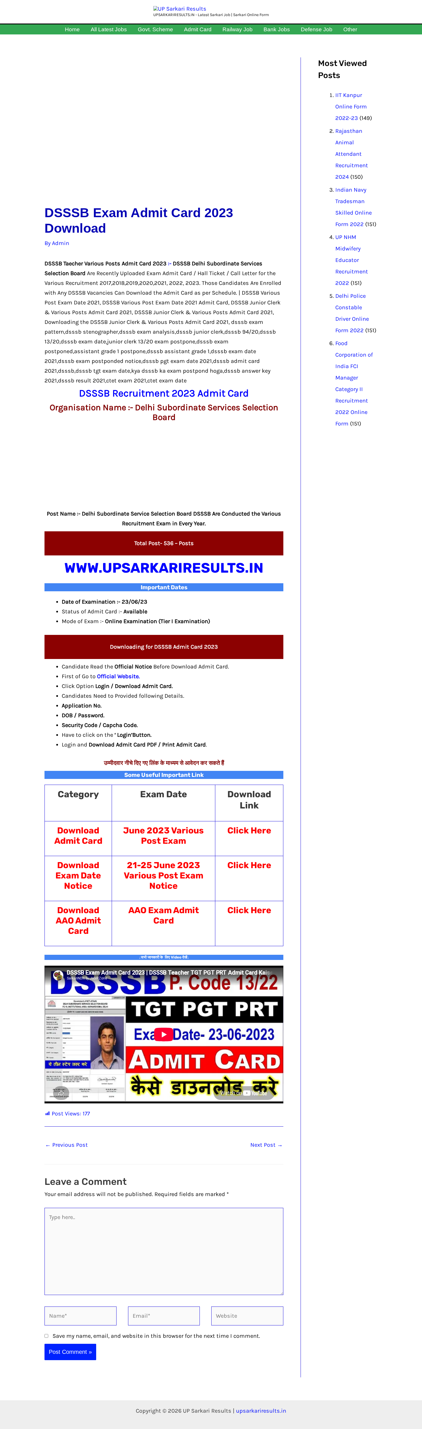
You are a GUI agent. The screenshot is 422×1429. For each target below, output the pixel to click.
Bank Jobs (277, 29)
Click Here (249, 830)
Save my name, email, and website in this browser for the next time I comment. (156, 1336)
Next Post (266, 1145)
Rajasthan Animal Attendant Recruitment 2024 (351, 154)
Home (72, 29)
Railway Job (237, 29)
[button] (363, 29)
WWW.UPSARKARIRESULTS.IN (164, 568)
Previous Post (66, 1145)
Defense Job (316, 29)
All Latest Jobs (109, 29)
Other (350, 29)
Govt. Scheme (155, 29)
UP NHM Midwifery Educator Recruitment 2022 (351, 260)
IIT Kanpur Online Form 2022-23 (351, 106)
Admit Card (198, 29)
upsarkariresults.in (261, 1410)
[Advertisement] (163, 131)
